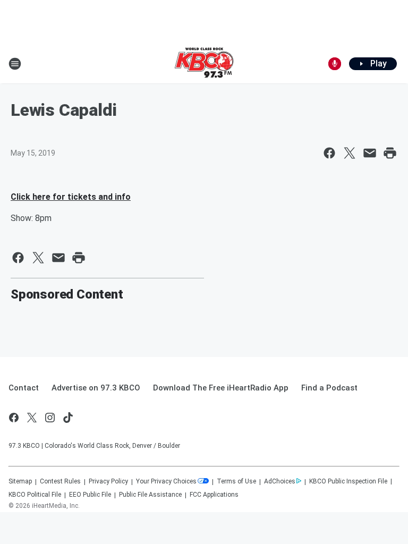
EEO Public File (90, 494)
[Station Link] (204, 64)
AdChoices (279, 481)
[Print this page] (389, 153)
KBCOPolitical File (34, 494)
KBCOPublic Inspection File (348, 481)
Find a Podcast (329, 388)
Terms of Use (236, 481)
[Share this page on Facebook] (329, 153)
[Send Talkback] (334, 63)
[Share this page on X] (349, 153)
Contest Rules (60, 481)
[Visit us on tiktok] (68, 417)
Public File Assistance (150, 494)
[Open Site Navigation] (14, 63)
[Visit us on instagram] (50, 417)
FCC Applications (214, 494)
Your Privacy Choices (166, 481)
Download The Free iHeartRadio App (220, 388)
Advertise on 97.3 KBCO (96, 388)
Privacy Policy (108, 481)
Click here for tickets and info (71, 197)
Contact (23, 388)
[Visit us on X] (32, 417)
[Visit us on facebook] (13, 417)
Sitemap (20, 481)
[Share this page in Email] (369, 153)
